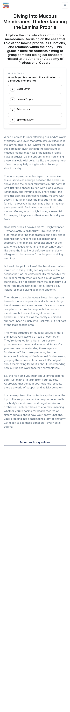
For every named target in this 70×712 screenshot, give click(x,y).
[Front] (6, 5)
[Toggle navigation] (65, 5)
